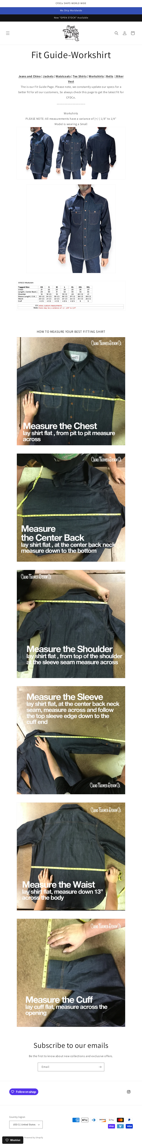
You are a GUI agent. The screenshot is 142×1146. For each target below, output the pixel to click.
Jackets (48, 76)
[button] (8, 33)
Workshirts (96, 76)
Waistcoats (63, 76)
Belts (109, 76)
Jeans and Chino (29, 76)
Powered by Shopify (33, 1137)
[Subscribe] (100, 1067)
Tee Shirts (80, 76)
